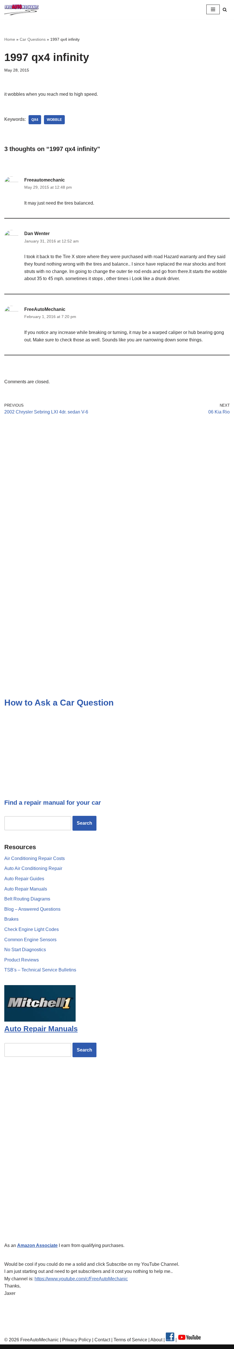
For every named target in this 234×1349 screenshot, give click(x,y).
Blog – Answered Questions (32, 909)
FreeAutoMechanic (44, 309)
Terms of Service (129, 1339)
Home (9, 39)
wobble (54, 120)
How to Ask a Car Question (59, 702)
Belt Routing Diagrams (27, 898)
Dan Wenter (37, 233)
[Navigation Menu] (213, 9)
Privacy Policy (76, 1339)
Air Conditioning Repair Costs (34, 858)
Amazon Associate (37, 1245)
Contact (101, 1339)
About (157, 1339)
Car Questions (33, 39)
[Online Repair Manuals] (40, 1020)
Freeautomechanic (44, 180)
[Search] (225, 9)
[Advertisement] (117, 473)
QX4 (34, 120)
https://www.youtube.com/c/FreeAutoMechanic (81, 1278)
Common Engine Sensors (30, 939)
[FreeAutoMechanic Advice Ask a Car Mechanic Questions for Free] (21, 9)
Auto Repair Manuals (25, 889)
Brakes (11, 919)
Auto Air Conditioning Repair (33, 868)
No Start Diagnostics (25, 949)
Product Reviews (21, 959)
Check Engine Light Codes (31, 929)
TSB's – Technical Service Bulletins (40, 969)
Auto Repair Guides (24, 878)
